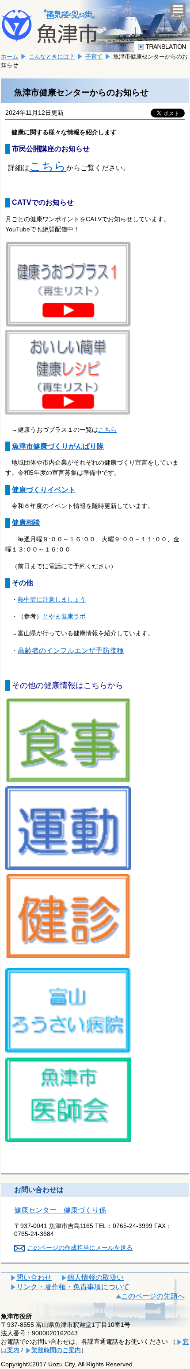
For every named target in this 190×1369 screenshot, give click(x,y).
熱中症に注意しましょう (52, 599)
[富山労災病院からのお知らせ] (68, 1051)
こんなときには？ (52, 56)
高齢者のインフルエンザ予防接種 (71, 650)
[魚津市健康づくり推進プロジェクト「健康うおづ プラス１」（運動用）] (68, 868)
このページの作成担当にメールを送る (80, 1247)
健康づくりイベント (44, 489)
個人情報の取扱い (95, 1277)
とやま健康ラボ (64, 616)
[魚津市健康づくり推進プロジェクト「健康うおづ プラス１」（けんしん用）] (68, 955)
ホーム (9, 56)
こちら (47, 166)
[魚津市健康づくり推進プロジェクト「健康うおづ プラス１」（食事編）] (68, 780)
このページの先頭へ (153, 1296)
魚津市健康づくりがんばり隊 (58, 446)
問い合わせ (34, 1277)
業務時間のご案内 (56, 1349)
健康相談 (26, 522)
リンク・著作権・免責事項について (72, 1287)
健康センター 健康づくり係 (60, 1210)
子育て (94, 56)
